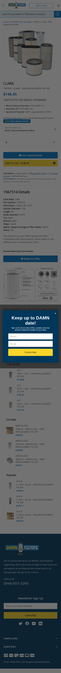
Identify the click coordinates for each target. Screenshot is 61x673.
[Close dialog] (55, 313)
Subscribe (30, 352)
